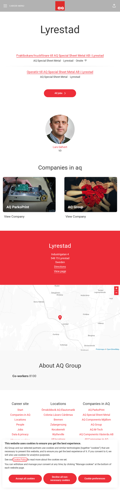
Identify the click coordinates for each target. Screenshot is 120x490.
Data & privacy (20, 434)
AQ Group (96, 424)
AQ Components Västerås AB (96, 434)
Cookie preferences (94, 478)
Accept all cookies (25, 478)
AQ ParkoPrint (96, 409)
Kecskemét (58, 429)
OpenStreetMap (113, 349)
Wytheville (58, 434)
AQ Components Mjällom (96, 419)
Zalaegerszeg (58, 424)
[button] (114, 6)
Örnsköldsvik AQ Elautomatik (58, 409)
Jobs (20, 429)
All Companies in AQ (96, 439)
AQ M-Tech (96, 429)
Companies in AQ (20, 414)
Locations (20, 419)
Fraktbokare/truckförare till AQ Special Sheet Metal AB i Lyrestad (60, 55)
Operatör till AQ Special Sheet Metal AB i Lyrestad (60, 72)
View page (60, 271)
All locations (58, 439)
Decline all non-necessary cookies (60, 479)
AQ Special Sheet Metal (96, 414)
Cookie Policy (20, 459)
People (20, 424)
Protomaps (100, 349)
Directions (60, 266)
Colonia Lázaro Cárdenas (58, 414)
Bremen (58, 419)
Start (20, 409)
